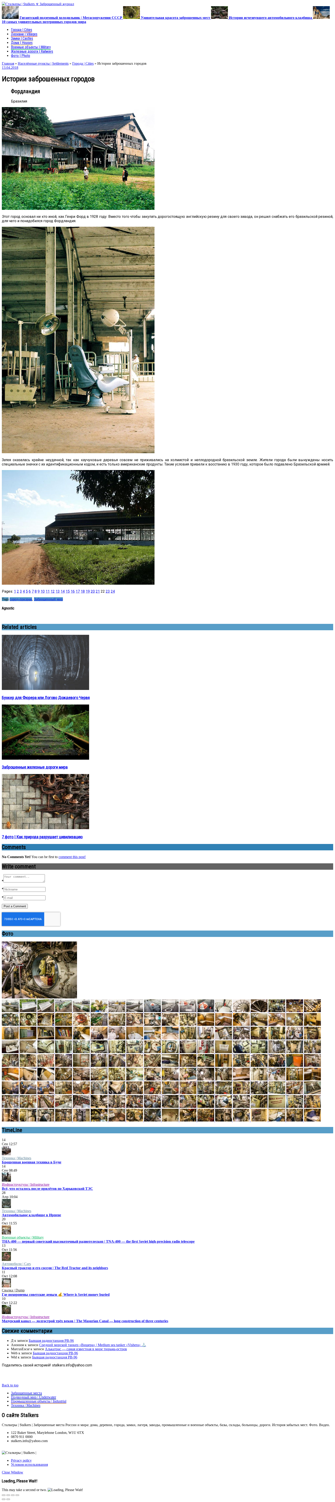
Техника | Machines (16, 1158)
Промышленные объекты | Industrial (38, 1401)
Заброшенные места (26, 1393)
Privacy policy (21, 1460)
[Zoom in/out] (17, 1495)
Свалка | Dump (13, 1290)
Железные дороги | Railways (32, 51)
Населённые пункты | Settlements (43, 63)
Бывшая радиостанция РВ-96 (51, 1341)
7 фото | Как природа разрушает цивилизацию (42, 836)
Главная (8, 63)
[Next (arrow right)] (8, 1499)
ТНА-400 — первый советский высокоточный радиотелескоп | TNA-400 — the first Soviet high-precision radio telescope (98, 1241)
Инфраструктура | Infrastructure (25, 1184)
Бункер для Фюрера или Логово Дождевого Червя (46, 697)
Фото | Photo (20, 56)
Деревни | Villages (24, 34)
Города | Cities (21, 30)
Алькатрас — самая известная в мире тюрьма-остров (86, 1349)
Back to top (10, 1385)
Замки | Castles (22, 38)
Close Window (12, 1472)
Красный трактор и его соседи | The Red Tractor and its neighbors (55, 1268)
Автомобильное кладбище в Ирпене (31, 1215)
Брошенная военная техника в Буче (31, 1162)
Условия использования (29, 1464)
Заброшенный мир (48, 599)
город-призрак (21, 599)
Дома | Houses (22, 43)
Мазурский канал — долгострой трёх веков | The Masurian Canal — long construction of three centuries (85, 1321)
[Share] (8, 1495)
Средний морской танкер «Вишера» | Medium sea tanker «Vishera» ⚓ (92, 1345)
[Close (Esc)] (3, 1495)
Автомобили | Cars (16, 1264)
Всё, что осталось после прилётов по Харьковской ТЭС (47, 1189)
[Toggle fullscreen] (13, 1495)
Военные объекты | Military (31, 47)
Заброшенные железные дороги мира (35, 767)
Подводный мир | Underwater (33, 1397)
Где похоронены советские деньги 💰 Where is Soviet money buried (56, 1294)
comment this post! (72, 857)
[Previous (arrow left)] (3, 1499)
